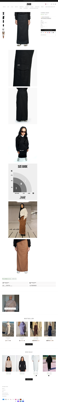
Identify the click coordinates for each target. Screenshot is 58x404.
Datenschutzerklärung (5, 394)
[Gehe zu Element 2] (3, 17)
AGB (2, 391)
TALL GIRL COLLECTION (10, 308)
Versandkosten (4, 396)
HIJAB (21, 8)
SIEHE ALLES (29, 344)
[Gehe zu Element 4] (3, 25)
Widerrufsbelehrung (5, 393)
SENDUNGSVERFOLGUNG (34, 8)
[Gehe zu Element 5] (3, 29)
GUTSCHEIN (26, 8)
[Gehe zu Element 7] (3, 37)
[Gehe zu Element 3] (3, 21)
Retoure (3, 388)
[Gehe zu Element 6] (3, 33)
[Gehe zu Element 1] (3, 13)
